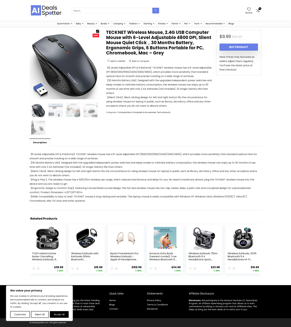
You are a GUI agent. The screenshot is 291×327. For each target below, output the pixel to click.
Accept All (59, 314)
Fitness (162, 23)
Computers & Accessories (144, 112)
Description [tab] (40, 142)
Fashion (133, 23)
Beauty (91, 23)
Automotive (63, 23)
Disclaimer (152, 308)
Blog (111, 304)
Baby (78, 23)
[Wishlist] (249, 9)
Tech (196, 23)
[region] (39, 303)
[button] (97, 31)
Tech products (163, 112)
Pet (186, 23)
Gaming (148, 23)
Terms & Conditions (157, 304)
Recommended (214, 23)
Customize (20, 314)
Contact (113, 308)
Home (175, 23)
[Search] (155, 10)
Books (104, 23)
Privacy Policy (154, 300)
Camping (118, 23)
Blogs (231, 23)
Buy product (238, 47)
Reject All (40, 314)
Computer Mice (124, 112)
